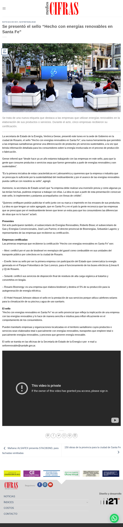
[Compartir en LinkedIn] (75, 435)
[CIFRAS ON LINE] (62, 8)
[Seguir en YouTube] (50, 484)
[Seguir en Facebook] (39, 484)
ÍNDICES (9, 502)
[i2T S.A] (111, 501)
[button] (114, 518)
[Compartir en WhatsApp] (47, 435)
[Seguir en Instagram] (45, 484)
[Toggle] (87, 502)
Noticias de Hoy (10, 22)
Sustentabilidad (27, 22)
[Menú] (4, 8)
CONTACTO (10, 514)
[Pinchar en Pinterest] (69, 435)
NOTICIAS (9, 496)
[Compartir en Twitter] (58, 435)
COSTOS (9, 508)
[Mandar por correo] (64, 435)
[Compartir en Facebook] (53, 435)
